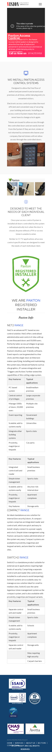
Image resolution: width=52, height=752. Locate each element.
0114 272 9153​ (35, 53)
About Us (30, 743)
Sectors (42, 743)
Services (19, 743)
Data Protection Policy (17, 740)
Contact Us (13, 745)
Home (9, 743)
